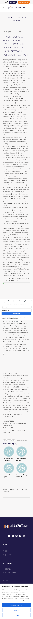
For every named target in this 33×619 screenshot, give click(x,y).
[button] (17, 301)
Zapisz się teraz (16, 313)
